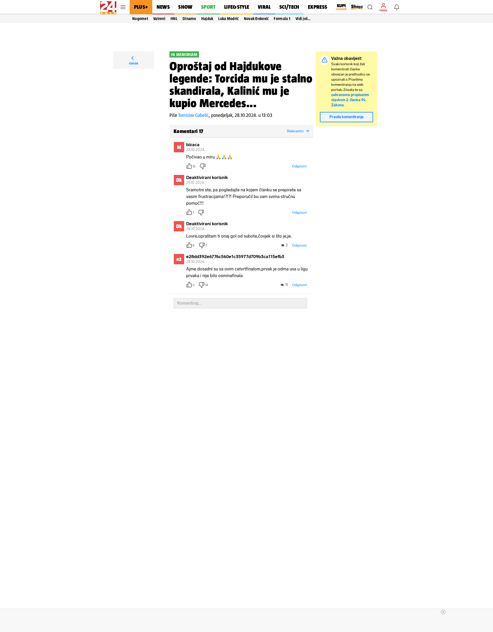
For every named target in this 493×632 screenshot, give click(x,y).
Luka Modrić (228, 18)
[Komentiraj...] (240, 303)
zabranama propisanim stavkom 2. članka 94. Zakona (350, 100)
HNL (173, 18)
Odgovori (299, 166)
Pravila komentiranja (346, 117)
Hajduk (207, 18)
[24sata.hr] (108, 7)
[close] (443, 612)
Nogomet (140, 18)
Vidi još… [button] (303, 18)
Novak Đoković (256, 18)
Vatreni (159, 18)
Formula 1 (282, 18)
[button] (370, 7)
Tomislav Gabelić (193, 115)
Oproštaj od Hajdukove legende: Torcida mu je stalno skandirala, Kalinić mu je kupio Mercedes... (240, 84)
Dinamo (189, 18)
